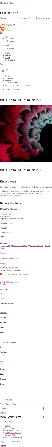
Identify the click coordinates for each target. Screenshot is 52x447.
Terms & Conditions (13, 433)
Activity (15, 282)
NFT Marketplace (7, 421)
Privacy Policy (11, 435)
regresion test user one (8, 342)
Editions (9, 282)
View (2, 362)
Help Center (10, 428)
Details (3, 282)
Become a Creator (12, 430)
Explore (8, 53)
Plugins (8, 55)
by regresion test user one (10, 270)
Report (3, 228)
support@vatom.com (13, 437)
